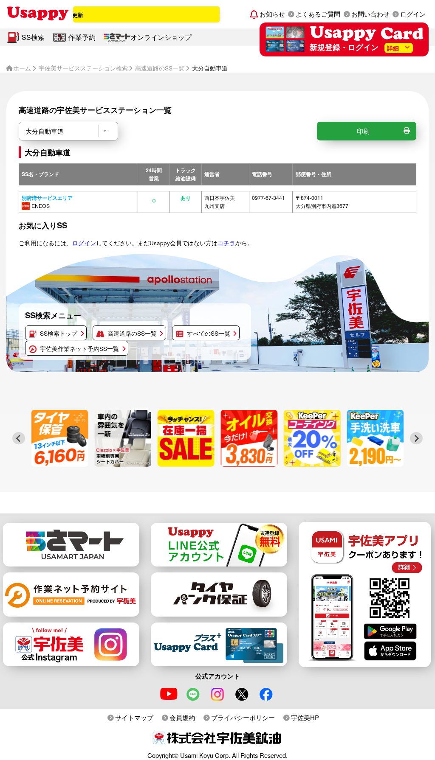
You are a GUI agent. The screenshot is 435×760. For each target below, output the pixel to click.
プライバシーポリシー (243, 717)
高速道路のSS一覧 (132, 333)
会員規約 (182, 717)
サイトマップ (134, 717)
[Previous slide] (18, 438)
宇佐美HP (305, 717)
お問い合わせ (370, 13)
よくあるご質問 (318, 13)
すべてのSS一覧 (208, 333)
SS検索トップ (58, 333)
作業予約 (82, 37)
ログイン (413, 13)
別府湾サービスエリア (47, 198)
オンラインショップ (161, 37)
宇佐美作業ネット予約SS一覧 (79, 348)
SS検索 (33, 37)
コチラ (226, 242)
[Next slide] (416, 438)
